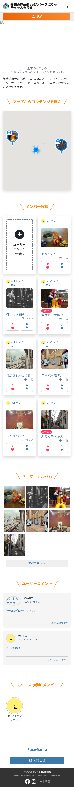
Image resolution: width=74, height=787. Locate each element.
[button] (61, 146)
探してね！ (13, 648)
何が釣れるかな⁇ (18, 375)
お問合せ (39, 760)
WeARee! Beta (44, 771)
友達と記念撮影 (52, 315)
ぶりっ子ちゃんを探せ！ (55, 659)
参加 (39, 16)
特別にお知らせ (17, 314)
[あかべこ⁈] (54, 239)
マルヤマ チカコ (27, 639)
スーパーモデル (52, 375)
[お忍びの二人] (19, 421)
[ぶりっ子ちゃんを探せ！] (54, 421)
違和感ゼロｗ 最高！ (21, 611)
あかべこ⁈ (48, 254)
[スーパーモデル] (54, 361)
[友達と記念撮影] (54, 300)
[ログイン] (67, 7)
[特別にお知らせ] (19, 300)
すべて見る (35, 563)
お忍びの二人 (15, 436)
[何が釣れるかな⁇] (19, 361)
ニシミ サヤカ (32, 602)
